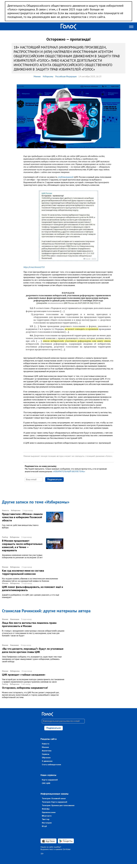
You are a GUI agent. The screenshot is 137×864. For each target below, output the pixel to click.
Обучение (46, 757)
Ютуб (44, 826)
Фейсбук (46, 809)
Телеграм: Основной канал (54, 798)
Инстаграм (47, 823)
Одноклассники (49, 812)
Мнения (45, 747)
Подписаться (54, 479)
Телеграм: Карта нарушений (54, 802)
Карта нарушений (50, 780)
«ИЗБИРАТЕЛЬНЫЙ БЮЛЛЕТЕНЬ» (69, 471)
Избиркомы (48, 76)
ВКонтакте (47, 816)
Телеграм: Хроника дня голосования (58, 805)
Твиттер (45, 819)
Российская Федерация (66, 76)
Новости (45, 743)
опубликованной (65, 177)
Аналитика (46, 750)
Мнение (37, 76)
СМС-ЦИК (46, 783)
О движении (47, 761)
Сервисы (45, 754)
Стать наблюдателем (51, 764)
